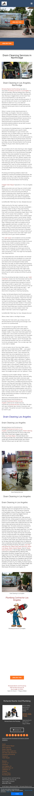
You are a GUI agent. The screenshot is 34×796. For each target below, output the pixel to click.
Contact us (5, 763)
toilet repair (7, 238)
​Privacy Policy (6, 773)
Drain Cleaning (6, 747)
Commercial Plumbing (8, 754)
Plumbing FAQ (6, 775)
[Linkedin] (18, 735)
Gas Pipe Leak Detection (9, 753)
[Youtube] (15, 735)
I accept (17, 793)
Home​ (4, 744)
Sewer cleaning (27, 431)
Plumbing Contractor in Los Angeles (18, 91)
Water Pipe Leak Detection (19, 546)
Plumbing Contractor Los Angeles (17, 599)
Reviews (4, 761)
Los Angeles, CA (6, 766)
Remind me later (28, 790)
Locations (5, 764)
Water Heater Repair (15, 548)
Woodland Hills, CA (7, 768)
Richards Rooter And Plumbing (11, 89)
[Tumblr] (27, 735)
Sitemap (4, 771)
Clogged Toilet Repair (8, 185)
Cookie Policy (9, 791)
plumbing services (14, 404)
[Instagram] (13, 735)
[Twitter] (10, 735)
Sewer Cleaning (6, 749)
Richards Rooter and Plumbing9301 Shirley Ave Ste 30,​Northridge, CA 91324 (17, 687)
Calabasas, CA (6, 770)
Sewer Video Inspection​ (9, 751)
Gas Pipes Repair (11, 436)
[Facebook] (7, 735)
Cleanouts (5, 756)
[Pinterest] (24, 735)
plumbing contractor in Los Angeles (12, 402)
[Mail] (21, 735)
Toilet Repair (6, 758)
